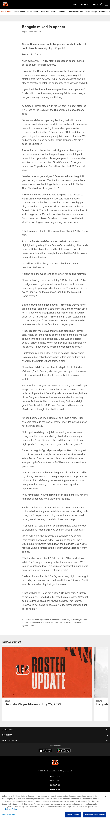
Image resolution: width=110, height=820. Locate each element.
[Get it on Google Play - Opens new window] (64, 752)
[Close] (106, 796)
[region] (55, 806)
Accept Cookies (73, 814)
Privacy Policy (55, 776)
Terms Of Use (55, 789)
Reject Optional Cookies (95, 814)
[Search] (101, 4)
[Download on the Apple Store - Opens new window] (45, 751)
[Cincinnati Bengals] (55, 763)
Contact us (55, 785)
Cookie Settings (8, 814)
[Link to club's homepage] (5, 3)
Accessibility (55, 781)
